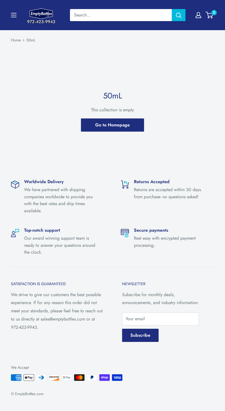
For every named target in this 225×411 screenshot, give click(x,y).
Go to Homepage (112, 125)
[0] (209, 15)
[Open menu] (13, 15)
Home (16, 40)
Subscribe (140, 335)
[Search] (178, 15)
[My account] (198, 15)
